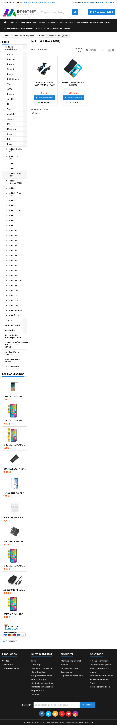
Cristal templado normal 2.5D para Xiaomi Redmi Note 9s (14, 566)
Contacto (6, 2)
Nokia (10, 144)
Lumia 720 (13, 300)
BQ (8, 139)
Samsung (11, 59)
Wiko (9, 320)
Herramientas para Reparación (94, 22)
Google (10, 119)
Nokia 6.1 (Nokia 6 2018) (15, 181)
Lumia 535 (13, 245)
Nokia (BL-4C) (15, 310)
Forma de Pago (38, 679)
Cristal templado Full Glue (14, 396)
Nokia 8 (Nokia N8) (15, 150)
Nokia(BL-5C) (15, 315)
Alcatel (10, 114)
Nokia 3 (12, 220)
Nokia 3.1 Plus (15, 210)
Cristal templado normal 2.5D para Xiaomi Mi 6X (14, 421)
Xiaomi (10, 69)
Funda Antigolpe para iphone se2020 (14, 493)
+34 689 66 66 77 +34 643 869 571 (39, 2)
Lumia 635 (13, 275)
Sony (9, 134)
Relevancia (95, 50)
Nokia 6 (12, 188)
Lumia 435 (13, 230)
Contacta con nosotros (42, 683)
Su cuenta (67, 654)
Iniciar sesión (90, 2)
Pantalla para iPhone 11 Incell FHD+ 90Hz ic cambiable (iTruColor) (14, 541)
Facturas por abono (70, 668)
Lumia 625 (13, 265)
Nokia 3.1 (13, 215)
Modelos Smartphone (22, 22)
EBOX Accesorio (12, 366)
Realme (11, 94)
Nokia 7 (12, 168)
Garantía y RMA (38, 672)
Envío (33, 661)
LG (8, 104)
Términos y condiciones (42, 668)
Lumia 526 (13, 235)
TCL (8, 109)
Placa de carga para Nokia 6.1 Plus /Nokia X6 (44, 85)
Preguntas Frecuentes (41, 675)
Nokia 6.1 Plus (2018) (15, 174)
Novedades (7, 664)
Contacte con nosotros (42, 686)
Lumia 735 (13, 305)
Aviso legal (36, 664)
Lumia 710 (13, 295)
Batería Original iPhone (12, 360)
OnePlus (11, 99)
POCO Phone (13, 79)
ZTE (8, 124)
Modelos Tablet (47, 22)
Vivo (9, 84)
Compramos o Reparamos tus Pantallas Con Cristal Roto (37, 28)
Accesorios (66, 22)
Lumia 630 (13, 270)
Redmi (10, 74)
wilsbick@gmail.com (100, 686)
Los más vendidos (13, 374)
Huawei (10, 64)
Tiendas (35, 694)
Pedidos (64, 664)
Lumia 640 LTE (15, 280)
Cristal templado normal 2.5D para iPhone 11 (14, 614)
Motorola (11, 129)
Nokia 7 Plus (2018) (14, 157)
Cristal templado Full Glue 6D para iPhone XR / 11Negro (14, 445)
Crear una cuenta (106, 2)
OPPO (10, 89)
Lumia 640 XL (14, 285)
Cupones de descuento (72, 675)
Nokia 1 (12, 225)
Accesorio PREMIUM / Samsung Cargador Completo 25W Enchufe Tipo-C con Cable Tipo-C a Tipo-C (14, 590)
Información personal (71, 661)
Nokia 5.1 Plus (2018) (15, 194)
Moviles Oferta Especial (11, 353)
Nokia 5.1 (13, 200)
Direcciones (66, 672)
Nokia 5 (12, 205)
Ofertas (5, 661)
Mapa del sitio (37, 690)
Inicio (5, 42)
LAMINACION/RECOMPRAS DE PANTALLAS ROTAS (15, 344)
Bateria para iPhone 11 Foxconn (14, 469)
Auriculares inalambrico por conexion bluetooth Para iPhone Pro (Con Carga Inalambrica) (14, 517)
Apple (10, 54)
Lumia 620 (13, 260)
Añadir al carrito (44, 97)
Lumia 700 (13, 290)
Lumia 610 (13, 255)
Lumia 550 (13, 250)
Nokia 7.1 (12, 163)
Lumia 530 (13, 240)
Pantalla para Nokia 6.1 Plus (73, 83)
